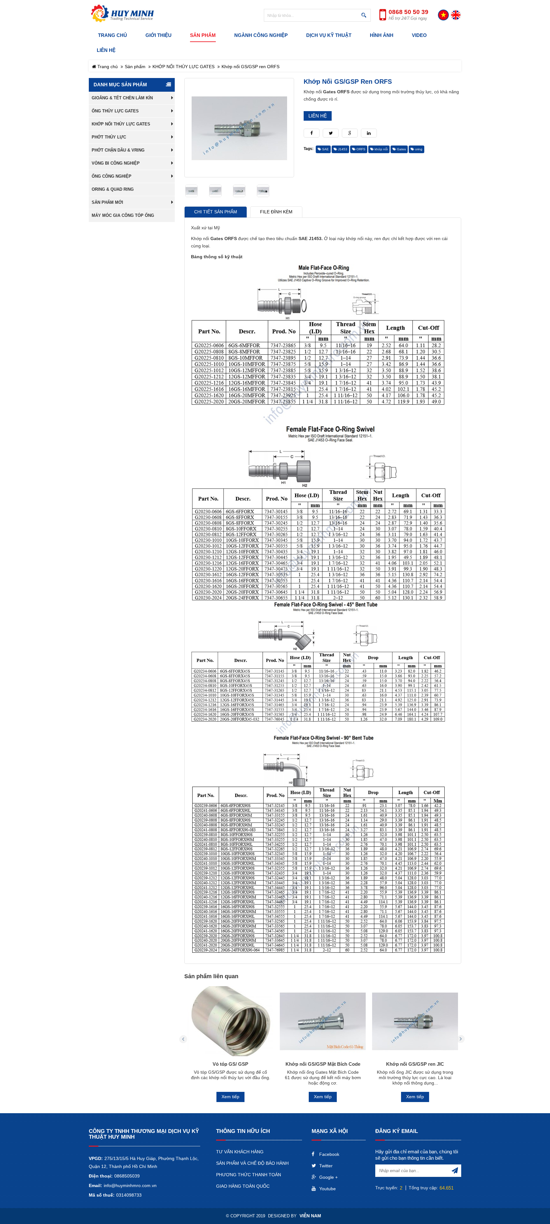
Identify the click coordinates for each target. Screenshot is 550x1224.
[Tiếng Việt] (443, 15)
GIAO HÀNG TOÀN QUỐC (243, 1186)
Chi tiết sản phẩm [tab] (215, 212)
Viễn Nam (310, 1215)
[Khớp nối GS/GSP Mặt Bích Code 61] (323, 1021)
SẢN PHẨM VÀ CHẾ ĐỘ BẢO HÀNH (252, 1163)
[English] (455, 15)
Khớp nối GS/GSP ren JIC (415, 1064)
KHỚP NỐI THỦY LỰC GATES (183, 66)
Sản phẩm (135, 66)
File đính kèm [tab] (276, 212)
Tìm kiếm (365, 15)
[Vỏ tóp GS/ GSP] (230, 1021)
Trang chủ (107, 66)
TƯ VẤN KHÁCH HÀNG (240, 1151)
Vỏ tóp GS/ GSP (230, 1064)
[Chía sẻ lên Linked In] (369, 133)
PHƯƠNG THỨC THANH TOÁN (248, 1174)
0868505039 (127, 1175)
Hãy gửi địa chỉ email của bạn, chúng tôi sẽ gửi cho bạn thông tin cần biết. (416, 1155)
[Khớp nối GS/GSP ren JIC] (415, 1021)
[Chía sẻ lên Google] (350, 133)
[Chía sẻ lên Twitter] (331, 133)
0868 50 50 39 (408, 12)
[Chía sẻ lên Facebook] (312, 133)
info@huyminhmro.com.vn (130, 1185)
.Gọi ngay (408, 18)
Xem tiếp (230, 1096)
